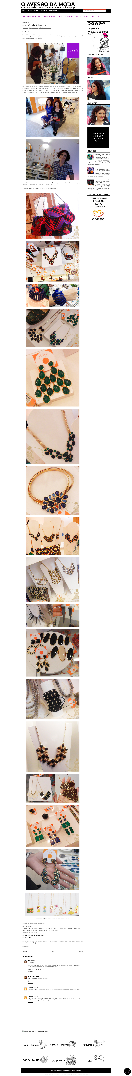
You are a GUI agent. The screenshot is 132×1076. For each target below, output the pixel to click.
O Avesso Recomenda (32, 17)
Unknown (30, 987)
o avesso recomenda (54, 11)
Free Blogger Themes (71, 1074)
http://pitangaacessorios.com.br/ (34, 935)
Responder (30, 971)
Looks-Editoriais (65, 17)
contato (36, 11)
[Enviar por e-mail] (23, 946)
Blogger (79, 1070)
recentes (25, 951)
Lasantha (64, 1074)
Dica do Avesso (82, 17)
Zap (93, 17)
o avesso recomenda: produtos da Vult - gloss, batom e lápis (102, 181)
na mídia (30, 11)
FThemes (51, 1074)
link (30, 937)
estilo (33, 28)
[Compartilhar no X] (27, 946)
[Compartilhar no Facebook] (28, 946)
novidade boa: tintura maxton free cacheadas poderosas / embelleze (102, 156)
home (23, 11)
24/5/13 (36, 987)
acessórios (25, 28)
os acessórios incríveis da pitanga (35, 25)
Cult (100, 17)
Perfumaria (49, 17)
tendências (41, 28)
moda (36, 28)
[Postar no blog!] (25, 946)
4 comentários (47, 28)
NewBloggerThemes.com (82, 1074)
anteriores (81, 951)
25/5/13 (36, 996)
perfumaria (44, 11)
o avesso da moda (65, 1070)
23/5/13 (33, 960)
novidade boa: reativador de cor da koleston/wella (102, 168)
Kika (29, 960)
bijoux (30, 28)
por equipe (25, 31)
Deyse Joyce (31, 976)
